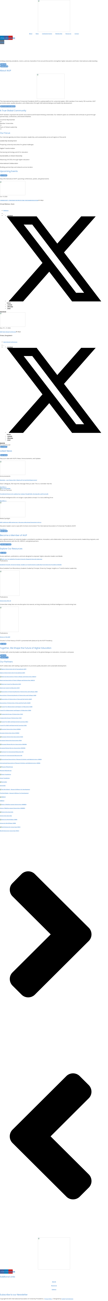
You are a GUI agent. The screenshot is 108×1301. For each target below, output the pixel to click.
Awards (54, 1282)
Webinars (6, 210)
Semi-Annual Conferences (10, 342)
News (37, 33)
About (30, 33)
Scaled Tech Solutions (67, 1299)
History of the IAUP (5, 637)
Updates (54, 1289)
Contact (77, 33)
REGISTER (2, 443)
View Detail (3, 311)
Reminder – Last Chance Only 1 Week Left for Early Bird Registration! (18, 480)
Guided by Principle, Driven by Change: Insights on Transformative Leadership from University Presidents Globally (31, 564)
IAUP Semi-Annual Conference (8, 332)
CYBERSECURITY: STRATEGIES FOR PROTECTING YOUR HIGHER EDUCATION (19, 200)
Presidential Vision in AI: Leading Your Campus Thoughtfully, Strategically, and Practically (24, 494)
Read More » (3, 487)
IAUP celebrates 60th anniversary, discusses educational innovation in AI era (20, 522)
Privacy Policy (48, 1299)
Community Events (47, 33)
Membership (58, 33)
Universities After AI (5, 601)
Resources (68, 33)
